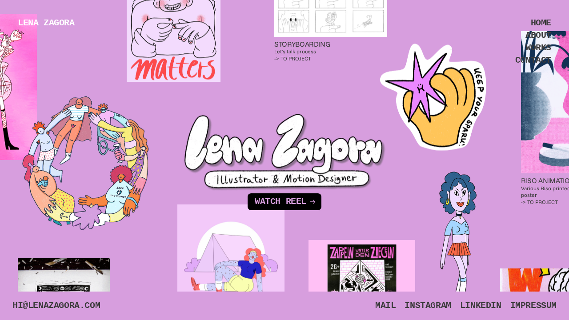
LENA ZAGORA (46, 23)
